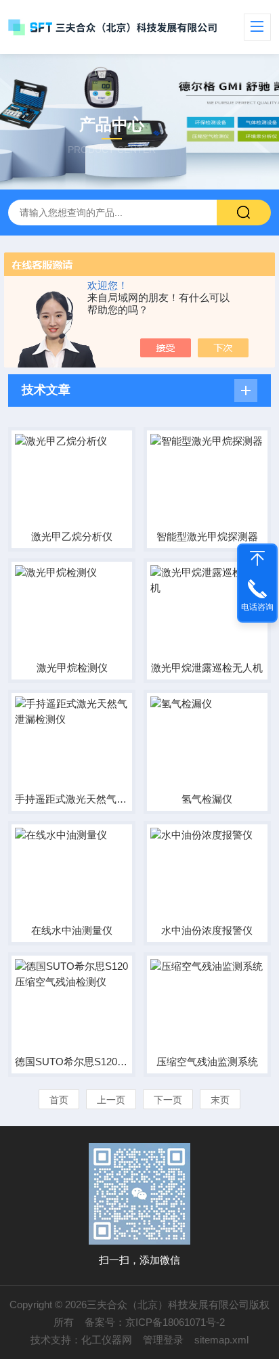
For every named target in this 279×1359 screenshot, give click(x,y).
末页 (220, 1099)
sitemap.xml (221, 1339)
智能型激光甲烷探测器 (207, 536)
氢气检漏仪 (206, 799)
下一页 (168, 1099)
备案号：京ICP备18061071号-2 (155, 1322)
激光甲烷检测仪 (72, 667)
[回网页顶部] (257, 558)
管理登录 (163, 1339)
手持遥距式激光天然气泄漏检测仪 (72, 799)
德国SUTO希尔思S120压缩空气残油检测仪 (72, 1061)
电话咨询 (257, 607)
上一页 (111, 1099)
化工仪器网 (106, 1339)
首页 (58, 1099)
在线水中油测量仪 (71, 930)
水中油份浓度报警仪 (207, 930)
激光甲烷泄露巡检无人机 (207, 667)
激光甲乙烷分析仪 (71, 536)
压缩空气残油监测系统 (207, 1061)
